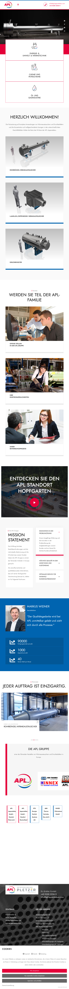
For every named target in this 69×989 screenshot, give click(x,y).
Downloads (45, 930)
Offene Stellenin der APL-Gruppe (17, 345)
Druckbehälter (16, 262)
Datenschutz (45, 933)
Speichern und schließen (34, 981)
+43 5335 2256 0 (54, 6)
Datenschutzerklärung (8, 985)
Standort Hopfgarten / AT (43, 915)
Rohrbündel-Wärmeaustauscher (23, 170)
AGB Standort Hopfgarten (49, 935)
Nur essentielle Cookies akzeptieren (34, 976)
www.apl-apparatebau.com (13, 923)
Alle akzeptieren (34, 971)
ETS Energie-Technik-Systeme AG (45, 924)
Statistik (35, 954)
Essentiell (27, 954)
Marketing (43, 954)
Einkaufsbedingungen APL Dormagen (52, 944)
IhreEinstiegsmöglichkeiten (19, 396)
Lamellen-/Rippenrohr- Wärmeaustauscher (27, 216)
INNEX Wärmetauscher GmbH (44, 921)
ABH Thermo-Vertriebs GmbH (44, 927)
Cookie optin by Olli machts (62, 987)
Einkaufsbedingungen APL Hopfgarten (53, 941)
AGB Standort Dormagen (49, 938)
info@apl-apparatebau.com (57, 3)
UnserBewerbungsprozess (18, 448)
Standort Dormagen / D (42, 918)
